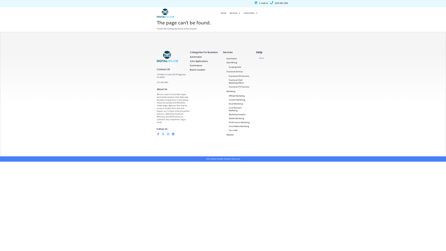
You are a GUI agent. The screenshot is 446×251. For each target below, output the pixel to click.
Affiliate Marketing (237, 96)
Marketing (230, 91)
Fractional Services (234, 71)
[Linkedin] (173, 134)
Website (230, 135)
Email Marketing (236, 103)
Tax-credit (233, 130)
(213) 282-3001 (281, 3)
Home (223, 13)
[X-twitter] (163, 134)
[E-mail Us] (255, 2)
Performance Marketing (239, 122)
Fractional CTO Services (239, 87)
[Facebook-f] (158, 134)
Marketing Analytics (237, 114)
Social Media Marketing (239, 126)
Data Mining (231, 62)
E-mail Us (263, 3)
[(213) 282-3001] (271, 2)
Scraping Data (235, 67)
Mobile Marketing (236, 118)
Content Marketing (237, 100)
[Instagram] (168, 134)
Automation (249, 13)
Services (233, 13)
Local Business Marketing (235, 109)
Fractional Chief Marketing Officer (236, 81)
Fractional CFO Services (239, 76)
